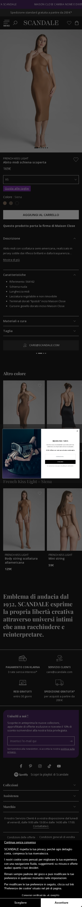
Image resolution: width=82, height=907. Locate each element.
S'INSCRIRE (60, 462)
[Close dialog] (77, 430)
